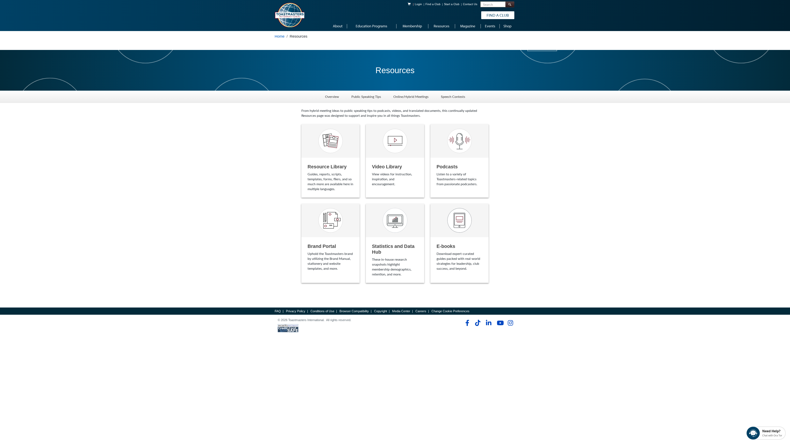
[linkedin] (488, 323)
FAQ (278, 311)
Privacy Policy (295, 311)
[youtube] (499, 323)
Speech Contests (453, 97)
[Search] (509, 4)
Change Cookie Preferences (450, 311)
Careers (420, 311)
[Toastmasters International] (289, 14)
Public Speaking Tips (366, 97)
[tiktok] (477, 323)
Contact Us (470, 4)
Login (418, 4)
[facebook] (466, 323)
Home (280, 36)
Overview (332, 97)
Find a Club (432, 4)
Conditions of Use (322, 311)
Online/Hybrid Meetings (411, 97)
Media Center (401, 311)
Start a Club (451, 4)
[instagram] (510, 323)
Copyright (380, 311)
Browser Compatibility (354, 311)
